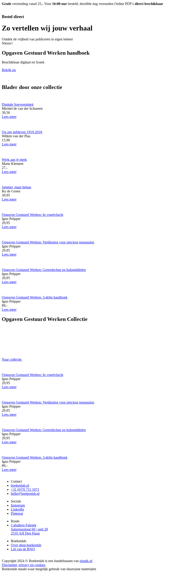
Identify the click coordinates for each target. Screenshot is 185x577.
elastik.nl (86, 561)
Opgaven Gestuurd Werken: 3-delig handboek (34, 297)
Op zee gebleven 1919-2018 (22, 132)
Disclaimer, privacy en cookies (23, 565)
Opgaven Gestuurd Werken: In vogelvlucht (32, 215)
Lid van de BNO (23, 549)
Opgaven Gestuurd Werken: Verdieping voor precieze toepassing (48, 242)
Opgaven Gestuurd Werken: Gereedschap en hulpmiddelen (44, 270)
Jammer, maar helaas (16, 187)
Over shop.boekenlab (26, 545)
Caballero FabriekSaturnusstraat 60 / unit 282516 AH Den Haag (29, 529)
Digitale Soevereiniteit (17, 104)
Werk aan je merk (14, 159)
